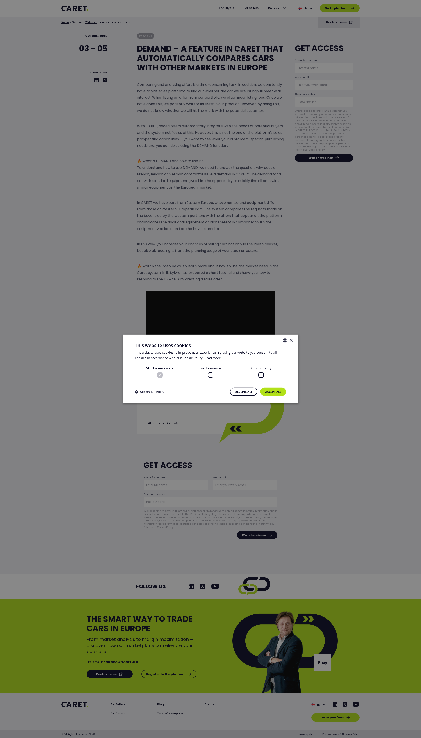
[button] (149, 392)
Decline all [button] (243, 392)
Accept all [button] (273, 392)
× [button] (291, 340)
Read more (212, 358)
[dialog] (210, 369)
